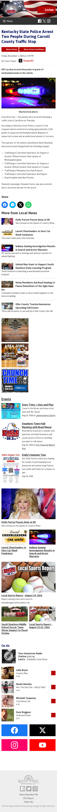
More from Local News (34, 49)
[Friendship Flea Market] (28, 330)
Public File (28, 802)
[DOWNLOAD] (53, 673)
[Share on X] (20, 205)
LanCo (21, 659)
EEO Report (28, 798)
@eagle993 (28, 60)
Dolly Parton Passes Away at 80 (32, 219)
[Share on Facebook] (4, 205)
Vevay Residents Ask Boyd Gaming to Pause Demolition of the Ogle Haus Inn (28, 286)
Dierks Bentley (24, 684)
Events (6, 399)
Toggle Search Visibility (54, 21)
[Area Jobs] (28, 355)
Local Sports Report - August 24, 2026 (21, 595)
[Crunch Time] (28, 381)
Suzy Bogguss (23, 712)
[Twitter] (28, 788)
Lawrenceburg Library (45, 415)
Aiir (37, 806)
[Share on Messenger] (12, 205)
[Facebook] (39, 21)
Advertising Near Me (28, 794)
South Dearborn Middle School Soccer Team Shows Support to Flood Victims (14, 629)
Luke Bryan (22, 670)
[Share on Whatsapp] (28, 205)
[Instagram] (48, 21)
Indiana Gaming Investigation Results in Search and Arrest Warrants (42, 552)
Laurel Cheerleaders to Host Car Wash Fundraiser (13, 550)
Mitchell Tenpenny (26, 698)
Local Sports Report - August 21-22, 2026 (40, 626)
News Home (11, 49)
